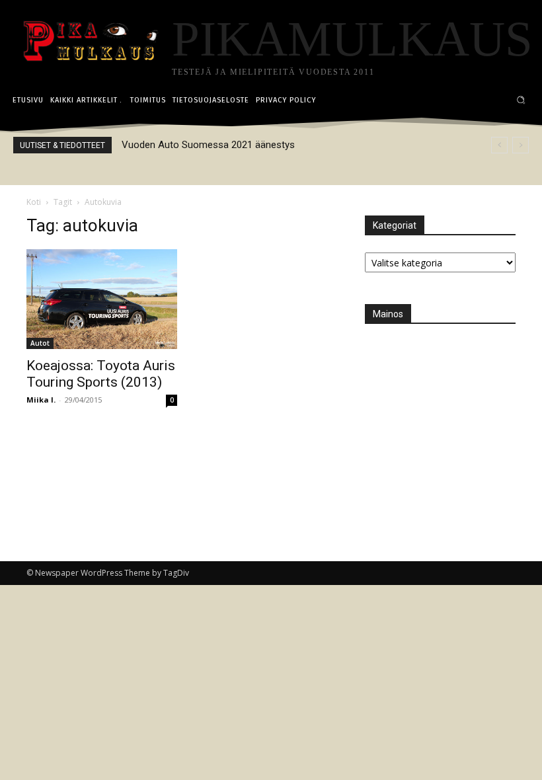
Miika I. (41, 400)
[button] (521, 100)
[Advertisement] (453, 423)
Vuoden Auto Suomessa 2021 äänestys (208, 145)
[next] (520, 145)
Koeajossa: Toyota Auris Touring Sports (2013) (100, 374)
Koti (33, 202)
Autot (40, 343)
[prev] (499, 145)
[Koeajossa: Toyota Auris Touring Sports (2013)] (101, 299)
